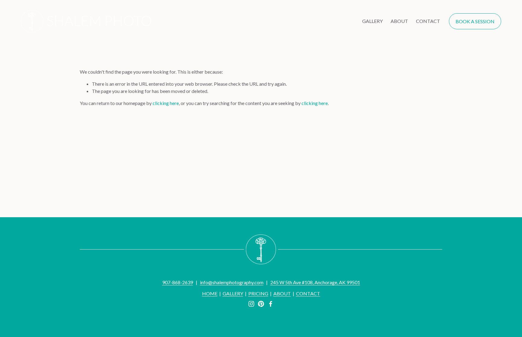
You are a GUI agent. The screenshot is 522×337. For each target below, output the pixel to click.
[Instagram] (251, 304)
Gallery (372, 21)
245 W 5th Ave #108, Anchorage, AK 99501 (315, 282)
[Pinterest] (261, 304)
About (399, 21)
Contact (428, 21)
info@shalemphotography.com (231, 282)
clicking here (166, 103)
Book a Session (475, 21)
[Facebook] (271, 304)
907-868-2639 (177, 282)
